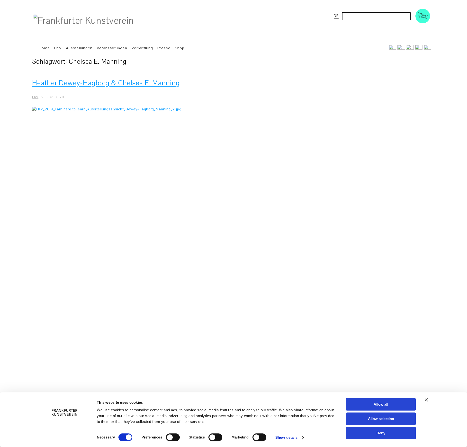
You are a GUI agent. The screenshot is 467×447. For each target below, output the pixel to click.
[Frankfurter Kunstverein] (84, 21)
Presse (164, 48)
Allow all (381, 404)
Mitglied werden (423, 15)
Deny (381, 433)
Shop (179, 48)
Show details (286, 437)
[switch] (173, 437)
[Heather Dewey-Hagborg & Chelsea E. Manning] (233, 258)
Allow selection (381, 419)
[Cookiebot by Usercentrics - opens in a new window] (64, 437)
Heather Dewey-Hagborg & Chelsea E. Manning (106, 83)
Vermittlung (142, 48)
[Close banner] (426, 400)
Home (44, 48)
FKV (35, 97)
